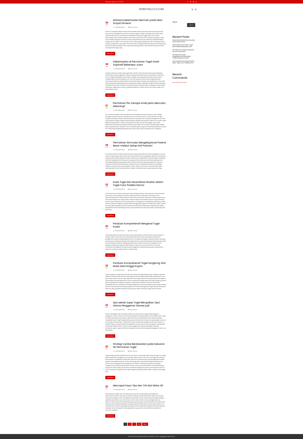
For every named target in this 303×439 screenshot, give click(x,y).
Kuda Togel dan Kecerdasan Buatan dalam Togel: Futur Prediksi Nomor (138, 183)
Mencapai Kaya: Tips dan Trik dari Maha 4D (138, 385)
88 (139, 424)
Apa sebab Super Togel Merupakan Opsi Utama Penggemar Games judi (136, 304)
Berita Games (133, 27)
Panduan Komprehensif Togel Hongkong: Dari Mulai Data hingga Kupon (139, 264)
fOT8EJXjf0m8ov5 (120, 27)
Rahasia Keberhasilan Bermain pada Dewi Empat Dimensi (137, 21)
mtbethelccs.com (151, 9)
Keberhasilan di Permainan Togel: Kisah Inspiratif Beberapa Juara (136, 63)
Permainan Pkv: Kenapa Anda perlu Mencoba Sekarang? (139, 104)
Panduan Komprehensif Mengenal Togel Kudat (136, 225)
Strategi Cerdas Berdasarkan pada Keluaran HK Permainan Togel (139, 345)
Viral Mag (162, 436)
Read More (110, 53)
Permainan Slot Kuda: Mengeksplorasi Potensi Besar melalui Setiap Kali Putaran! (139, 144)
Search (174, 22)
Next (145, 424)
